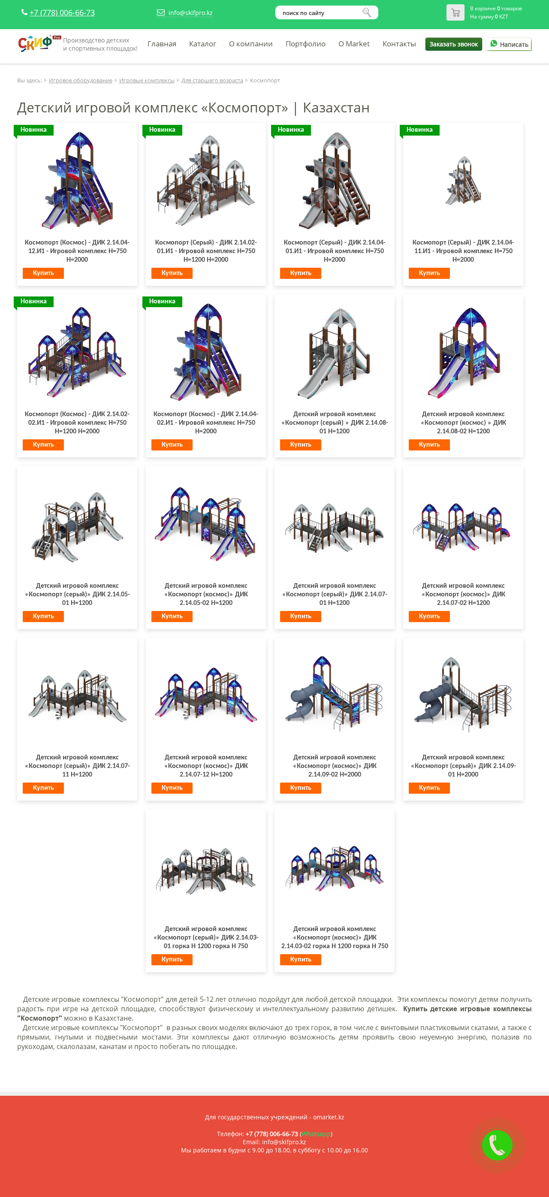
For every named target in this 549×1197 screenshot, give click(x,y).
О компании (251, 43)
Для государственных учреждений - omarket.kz (274, 1117)
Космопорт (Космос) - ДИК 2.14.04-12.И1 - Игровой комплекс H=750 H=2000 (77, 251)
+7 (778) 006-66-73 (62, 12)
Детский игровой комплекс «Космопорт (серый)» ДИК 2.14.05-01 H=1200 (77, 595)
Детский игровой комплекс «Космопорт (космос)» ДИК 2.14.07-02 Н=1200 (463, 595)
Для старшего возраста (212, 80)
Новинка (34, 130)
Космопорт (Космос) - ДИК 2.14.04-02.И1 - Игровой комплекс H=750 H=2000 (206, 423)
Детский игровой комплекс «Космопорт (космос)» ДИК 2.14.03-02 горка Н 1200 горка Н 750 (334, 938)
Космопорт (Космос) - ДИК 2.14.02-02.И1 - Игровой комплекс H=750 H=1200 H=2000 (77, 423)
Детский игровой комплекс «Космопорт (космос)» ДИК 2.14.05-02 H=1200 (206, 595)
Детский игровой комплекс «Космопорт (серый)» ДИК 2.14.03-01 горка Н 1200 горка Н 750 (206, 938)
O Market (354, 43)
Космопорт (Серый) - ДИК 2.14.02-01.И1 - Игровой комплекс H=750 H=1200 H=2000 (206, 251)
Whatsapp (316, 1134)
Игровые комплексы (147, 80)
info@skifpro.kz (191, 13)
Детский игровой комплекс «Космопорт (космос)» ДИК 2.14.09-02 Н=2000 (335, 766)
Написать (514, 44)
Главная (162, 43)
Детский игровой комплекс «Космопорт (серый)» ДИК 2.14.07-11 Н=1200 (77, 766)
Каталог (202, 43)
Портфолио (306, 43)
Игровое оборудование (80, 80)
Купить (43, 273)
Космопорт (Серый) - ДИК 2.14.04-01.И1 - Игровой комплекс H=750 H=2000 (335, 251)
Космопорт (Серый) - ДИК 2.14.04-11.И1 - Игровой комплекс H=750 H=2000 (463, 251)
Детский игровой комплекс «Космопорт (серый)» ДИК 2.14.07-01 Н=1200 (334, 595)
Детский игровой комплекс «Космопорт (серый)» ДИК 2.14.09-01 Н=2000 (463, 766)
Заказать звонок (454, 44)
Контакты (399, 43)
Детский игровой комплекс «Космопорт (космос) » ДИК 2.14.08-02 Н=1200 (463, 423)
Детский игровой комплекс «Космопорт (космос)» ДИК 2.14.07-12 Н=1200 (206, 766)
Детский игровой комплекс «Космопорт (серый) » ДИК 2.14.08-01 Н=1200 (334, 423)
